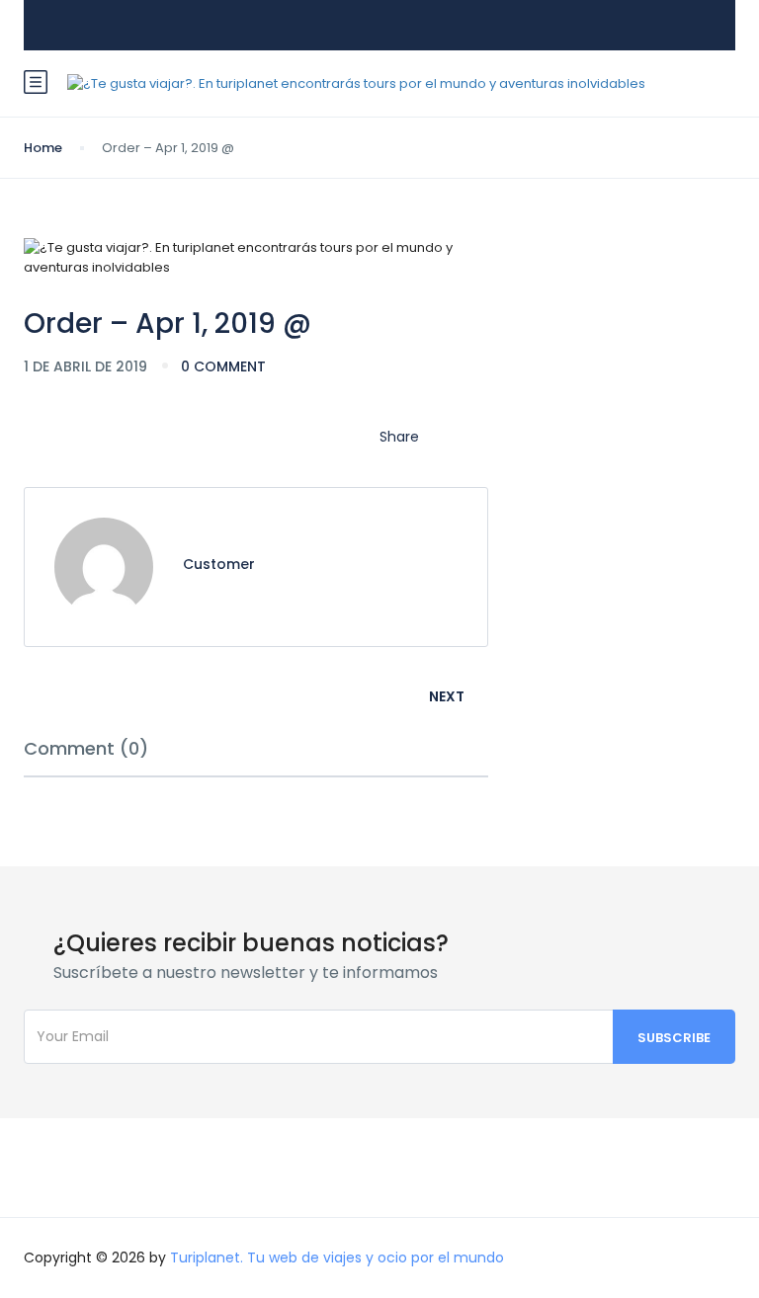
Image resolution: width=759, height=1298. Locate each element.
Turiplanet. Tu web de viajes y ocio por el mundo (337, 1257)
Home (43, 147)
